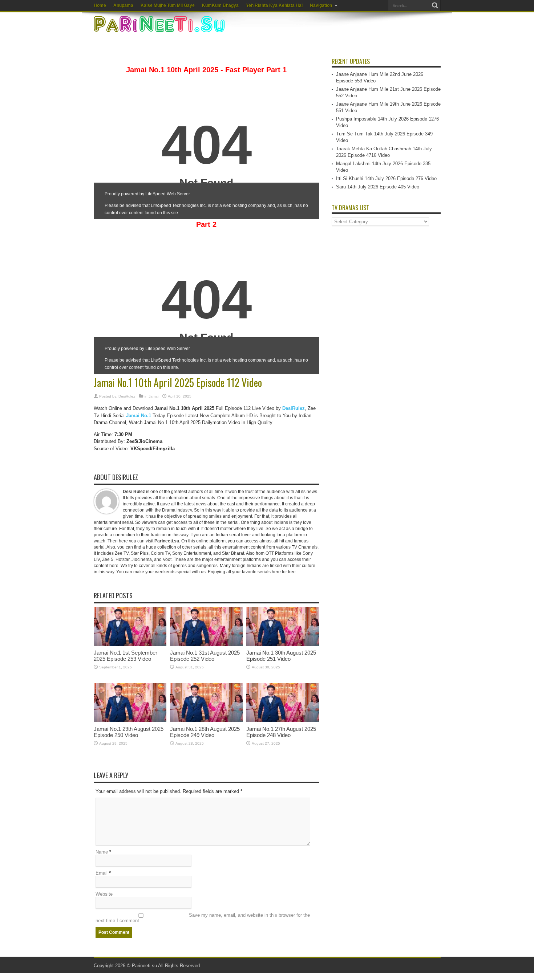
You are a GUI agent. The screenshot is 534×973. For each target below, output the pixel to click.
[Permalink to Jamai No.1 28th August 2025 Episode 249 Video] (206, 720)
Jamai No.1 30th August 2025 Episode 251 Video (281, 656)
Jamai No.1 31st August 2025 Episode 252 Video (205, 656)
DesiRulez (126, 396)
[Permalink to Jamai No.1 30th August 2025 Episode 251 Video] (282, 644)
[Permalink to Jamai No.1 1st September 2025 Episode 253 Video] (130, 644)
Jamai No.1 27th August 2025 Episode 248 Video (281, 732)
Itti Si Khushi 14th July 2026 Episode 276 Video (386, 178)
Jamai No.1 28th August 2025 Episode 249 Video (205, 732)
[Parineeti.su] (160, 27)
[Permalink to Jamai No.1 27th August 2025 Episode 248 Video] (282, 720)
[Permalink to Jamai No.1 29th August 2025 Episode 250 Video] (130, 720)
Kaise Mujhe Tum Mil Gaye (168, 5)
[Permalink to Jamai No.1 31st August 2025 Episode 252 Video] (206, 644)
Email (102, 873)
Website (104, 894)
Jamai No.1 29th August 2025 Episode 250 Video (128, 732)
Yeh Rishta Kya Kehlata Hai (274, 5)
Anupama (123, 5)
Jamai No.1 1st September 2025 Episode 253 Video (125, 656)
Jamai (153, 396)
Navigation (321, 5)
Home (100, 5)
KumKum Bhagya (220, 5)
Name (102, 852)
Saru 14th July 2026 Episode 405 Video (377, 187)
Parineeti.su (166, 541)
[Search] (435, 5)
